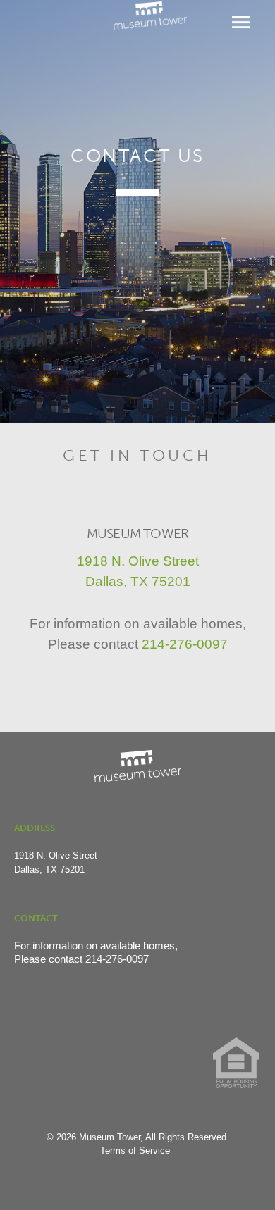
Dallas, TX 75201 (137, 581)
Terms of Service (135, 1150)
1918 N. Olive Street (138, 561)
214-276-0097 (185, 644)
